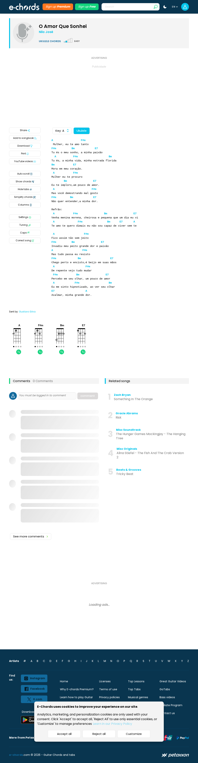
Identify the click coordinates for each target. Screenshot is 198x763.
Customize (134, 734)
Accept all (64, 734)
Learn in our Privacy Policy (112, 723)
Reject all (99, 734)
